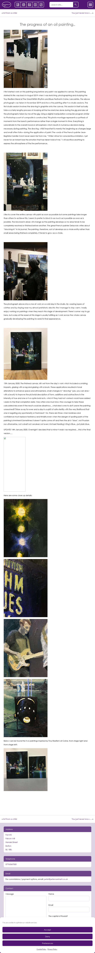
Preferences (47, 943)
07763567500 (11, 864)
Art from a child (10, 13)
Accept (47, 929)
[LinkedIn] (29, 4)
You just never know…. (82, 13)
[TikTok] (41, 4)
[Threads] (35, 4)
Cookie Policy (41, 949)
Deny (47, 936)
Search (75, 4)
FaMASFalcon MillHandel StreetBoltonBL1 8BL (12, 842)
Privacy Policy (52, 949)
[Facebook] (18, 4)
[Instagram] (23, 4)
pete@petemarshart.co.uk (56, 879)
